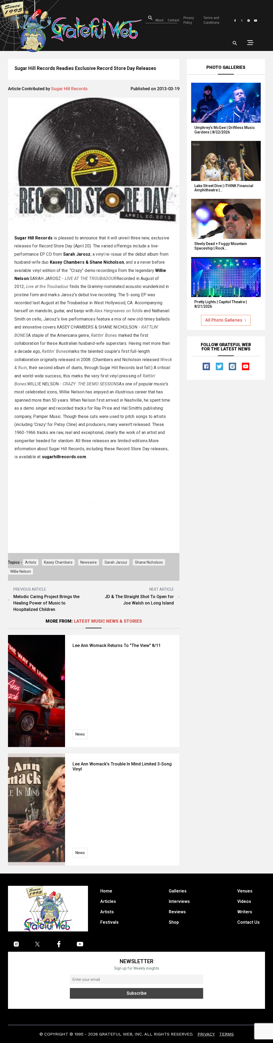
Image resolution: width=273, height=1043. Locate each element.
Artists (30, 562)
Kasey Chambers (58, 562)
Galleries (178, 891)
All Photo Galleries (223, 320)
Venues (244, 891)
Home (106, 891)
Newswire (88, 562)
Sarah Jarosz (116, 562)
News (80, 734)
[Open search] (235, 43)
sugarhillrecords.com (64, 456)
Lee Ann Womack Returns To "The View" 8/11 (117, 645)
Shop (174, 922)
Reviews (177, 911)
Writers (244, 911)
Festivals (109, 922)
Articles (108, 901)
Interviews (179, 901)
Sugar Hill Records (69, 88)
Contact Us (248, 922)
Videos (244, 901)
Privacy (206, 1034)
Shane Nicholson (149, 562)
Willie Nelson (20, 571)
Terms (226, 1034)
